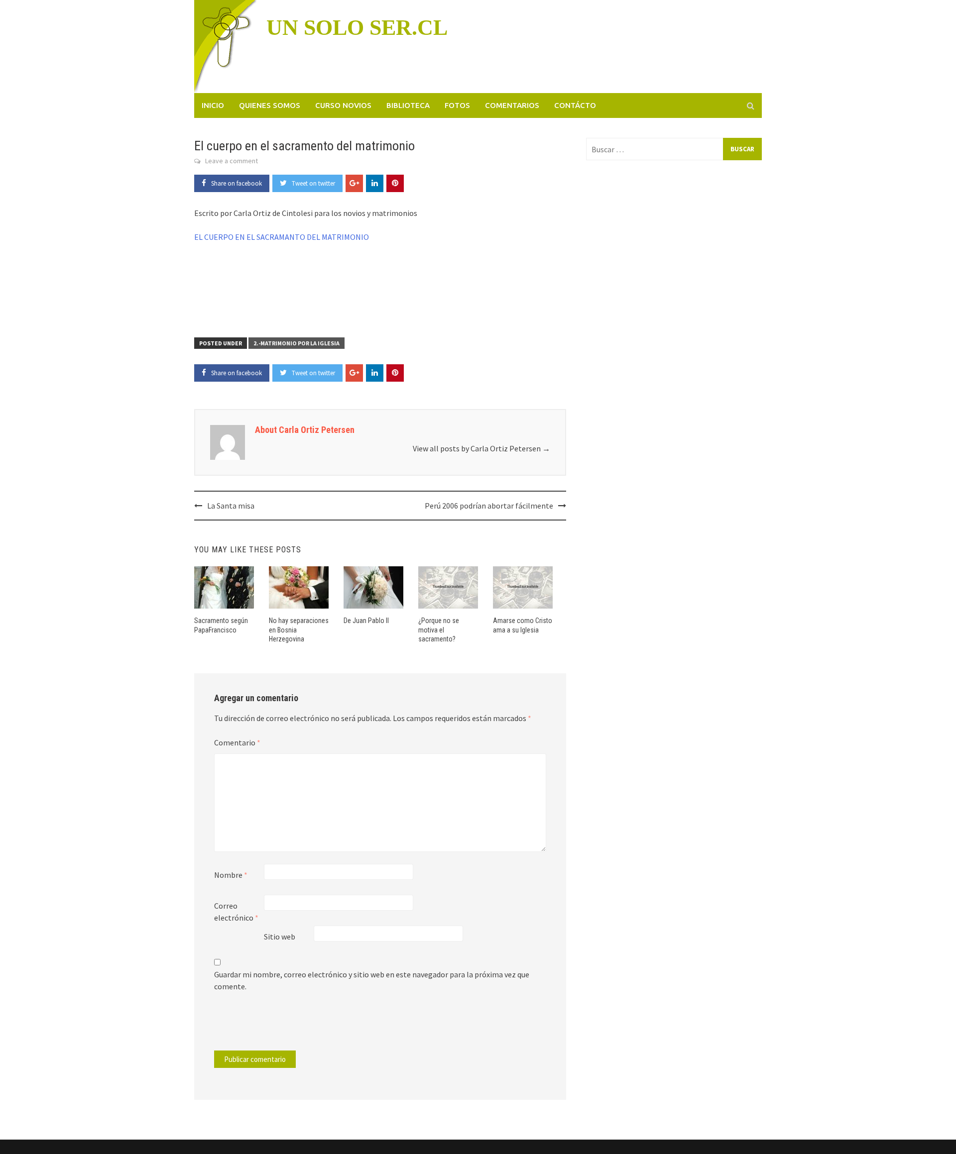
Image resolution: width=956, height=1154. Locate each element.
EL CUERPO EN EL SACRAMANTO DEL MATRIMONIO (281, 237)
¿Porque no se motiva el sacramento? (438, 629)
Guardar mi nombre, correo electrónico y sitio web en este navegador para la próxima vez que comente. (371, 980)
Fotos (457, 105)
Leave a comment (231, 160)
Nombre (230, 875)
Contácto (575, 105)
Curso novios (343, 105)
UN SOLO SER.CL (357, 27)
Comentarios (512, 105)
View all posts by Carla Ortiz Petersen (481, 448)
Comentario (237, 742)
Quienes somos (269, 105)
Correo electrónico (236, 912)
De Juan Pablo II (366, 621)
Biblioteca (408, 105)
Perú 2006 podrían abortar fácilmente (489, 506)
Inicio (213, 105)
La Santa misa (230, 506)
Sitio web (279, 937)
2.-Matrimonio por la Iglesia (296, 343)
